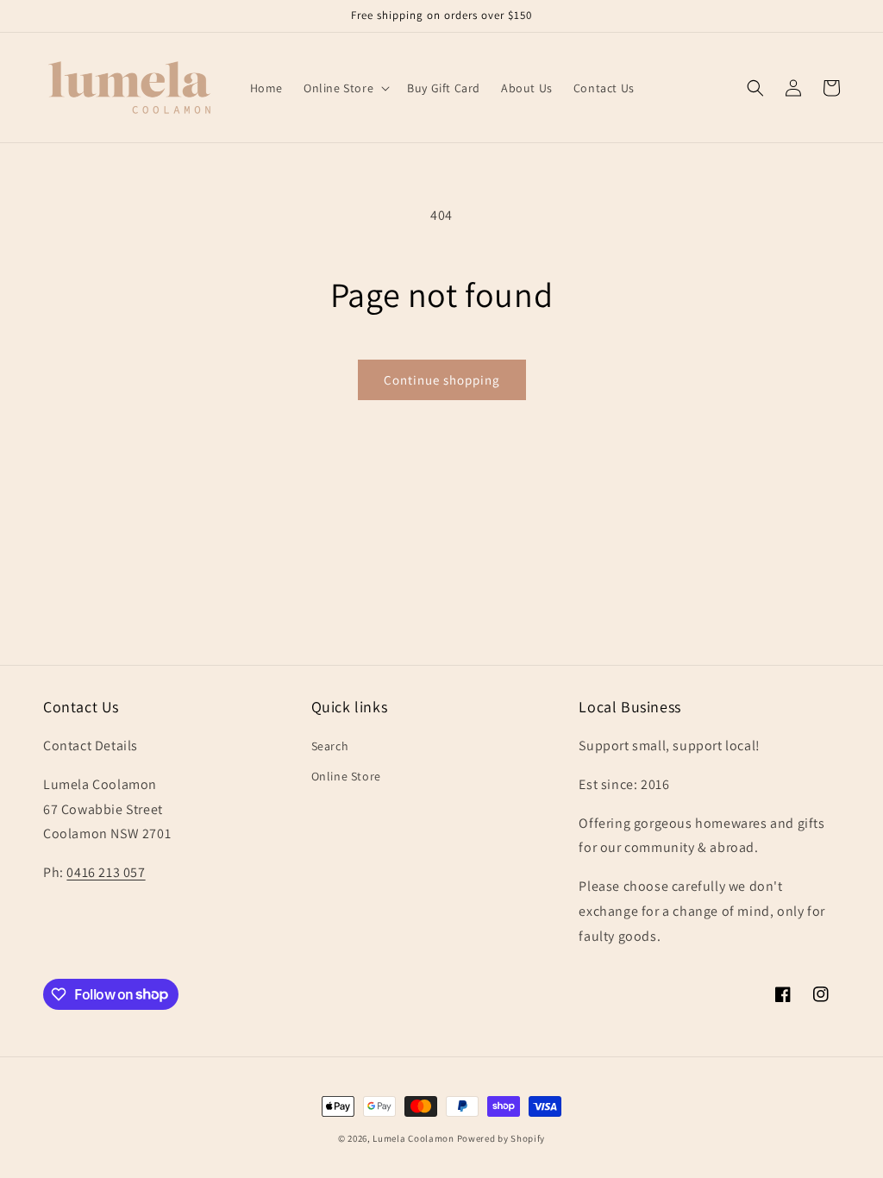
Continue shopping (442, 380)
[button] (345, 88)
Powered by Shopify (501, 1138)
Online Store (346, 776)
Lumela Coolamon (413, 1138)
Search (330, 746)
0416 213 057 (105, 872)
